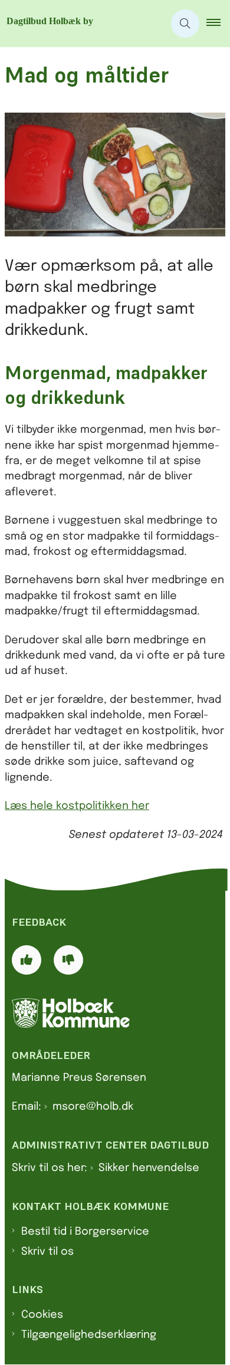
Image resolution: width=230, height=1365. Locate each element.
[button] (218, 23)
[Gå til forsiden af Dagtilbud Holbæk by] (82, 23)
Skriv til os (47, 1251)
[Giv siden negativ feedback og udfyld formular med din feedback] (68, 960)
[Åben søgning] (185, 23)
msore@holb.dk (92, 1106)
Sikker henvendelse (148, 1168)
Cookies (42, 1315)
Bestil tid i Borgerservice (85, 1231)
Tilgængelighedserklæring (88, 1335)
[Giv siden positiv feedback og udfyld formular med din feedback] (26, 960)
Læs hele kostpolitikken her (77, 806)
